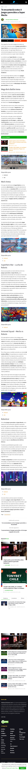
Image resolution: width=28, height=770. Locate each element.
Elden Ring (3, 745)
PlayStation (12, 739)
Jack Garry (7, 565)
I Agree (22, 768)
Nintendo (12, 735)
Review (12, 750)
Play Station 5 (13, 746)
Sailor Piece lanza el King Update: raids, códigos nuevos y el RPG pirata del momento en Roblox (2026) (17, 661)
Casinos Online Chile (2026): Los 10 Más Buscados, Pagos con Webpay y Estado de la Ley (17, 685)
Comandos (3, 735)
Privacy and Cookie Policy (12, 768)
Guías (2, 742)
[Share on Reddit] (20, 40)
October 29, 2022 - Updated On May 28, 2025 (11, 21)
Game (2, 740)
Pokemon (3, 753)
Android (6, 258)
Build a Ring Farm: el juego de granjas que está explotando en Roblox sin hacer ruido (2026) (17, 653)
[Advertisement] (14, 621)
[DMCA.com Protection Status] (5, 721)
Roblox (21, 729)
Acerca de (3, 762)
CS (1, 737)
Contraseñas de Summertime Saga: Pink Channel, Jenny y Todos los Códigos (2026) (17, 603)
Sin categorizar (22, 731)
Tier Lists (21, 739)
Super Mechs (7, 514)
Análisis (3, 729)
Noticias (12, 737)
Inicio (2, 6)
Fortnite (3, 747)
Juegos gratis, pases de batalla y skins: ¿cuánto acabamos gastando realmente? (17, 142)
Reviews (12, 752)
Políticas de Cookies (11, 762)
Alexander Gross (9, 590)
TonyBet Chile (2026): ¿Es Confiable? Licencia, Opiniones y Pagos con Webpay (17, 149)
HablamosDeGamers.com (7, 702)
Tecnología (22, 737)
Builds (2, 731)
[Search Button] (26, 2)
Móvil (2, 751)
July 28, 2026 (11, 656)
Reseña (12, 748)
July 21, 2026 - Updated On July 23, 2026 (18, 152)
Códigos (3, 733)
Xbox (11, 741)
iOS (4, 260)
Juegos (5, 6)
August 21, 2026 (13, 145)
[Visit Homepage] (14, 2)
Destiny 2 (3, 743)
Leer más (3, 717)
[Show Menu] (2, 2)
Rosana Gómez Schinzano (12, 19)
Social (20, 734)
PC (11, 744)
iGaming (12, 729)
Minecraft (3, 749)
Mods (11, 733)
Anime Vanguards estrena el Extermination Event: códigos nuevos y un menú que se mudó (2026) (17, 669)
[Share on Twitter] (7, 40)
